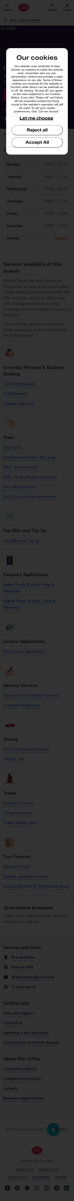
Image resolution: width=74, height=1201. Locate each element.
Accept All (37, 142)
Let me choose (36, 118)
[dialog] (37, 101)
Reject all (37, 130)
